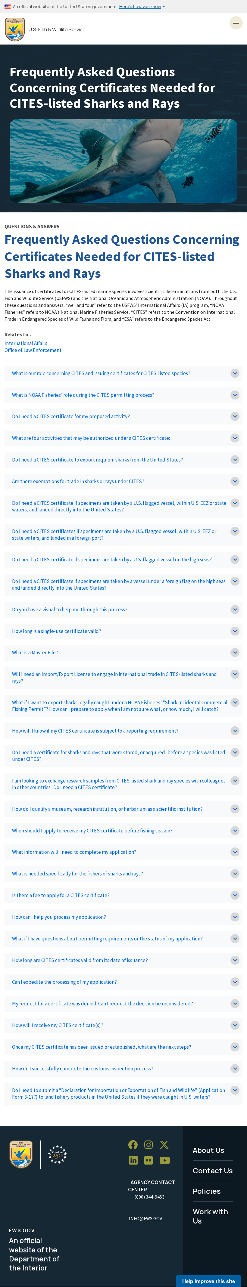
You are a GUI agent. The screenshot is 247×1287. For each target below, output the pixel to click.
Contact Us (213, 1170)
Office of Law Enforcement (33, 350)
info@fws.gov (145, 1218)
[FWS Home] (15, 30)
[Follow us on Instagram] (150, 1145)
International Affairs (26, 343)
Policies (207, 1191)
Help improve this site (208, 1281)
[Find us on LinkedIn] (135, 1160)
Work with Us (210, 1216)
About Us (208, 1150)
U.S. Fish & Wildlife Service (57, 29)
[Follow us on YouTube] (166, 1160)
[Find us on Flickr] (150, 1160)
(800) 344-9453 (149, 1197)
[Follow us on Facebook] (135, 1145)
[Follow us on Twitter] (166, 1145)
